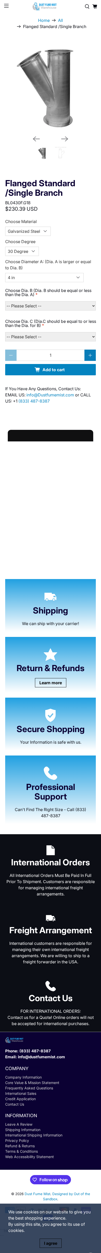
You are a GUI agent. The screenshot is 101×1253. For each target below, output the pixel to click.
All (60, 20)
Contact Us (14, 1104)
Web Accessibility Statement (29, 1156)
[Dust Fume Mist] (50, 7)
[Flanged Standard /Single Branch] (50, 86)
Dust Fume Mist (37, 1194)
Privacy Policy (17, 1140)
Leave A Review (18, 1124)
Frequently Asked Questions (29, 1088)
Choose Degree (20, 241)
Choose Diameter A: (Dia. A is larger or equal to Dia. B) (48, 264)
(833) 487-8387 (34, 401)
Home (44, 20)
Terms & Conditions (21, 1151)
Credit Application (20, 1099)
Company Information (23, 1077)
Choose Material (21, 221)
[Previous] (36, 139)
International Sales (20, 1093)
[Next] (65, 139)
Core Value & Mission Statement (32, 1082)
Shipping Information (22, 1129)
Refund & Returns (20, 1146)
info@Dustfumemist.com (50, 394)
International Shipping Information (33, 1135)
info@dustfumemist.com (41, 1056)
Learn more (50, 682)
